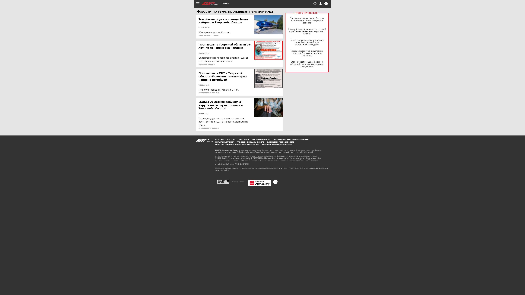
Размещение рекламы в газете (280, 142)
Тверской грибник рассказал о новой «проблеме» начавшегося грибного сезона (307, 31)
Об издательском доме (225, 139)
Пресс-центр (244, 139)
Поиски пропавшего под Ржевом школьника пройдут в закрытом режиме (307, 20)
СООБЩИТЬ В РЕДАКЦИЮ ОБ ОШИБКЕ (277, 145)
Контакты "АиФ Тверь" (224, 142)
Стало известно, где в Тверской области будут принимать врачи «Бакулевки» (306, 64)
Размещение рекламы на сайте (250, 142)
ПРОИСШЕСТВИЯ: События (209, 35)
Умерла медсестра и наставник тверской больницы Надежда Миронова (307, 53)
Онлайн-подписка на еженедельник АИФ (291, 139)
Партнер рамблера (238, 181)
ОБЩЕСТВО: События (207, 64)
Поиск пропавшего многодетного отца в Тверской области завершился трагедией (307, 42)
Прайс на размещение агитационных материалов (237, 145)
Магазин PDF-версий (261, 139)
